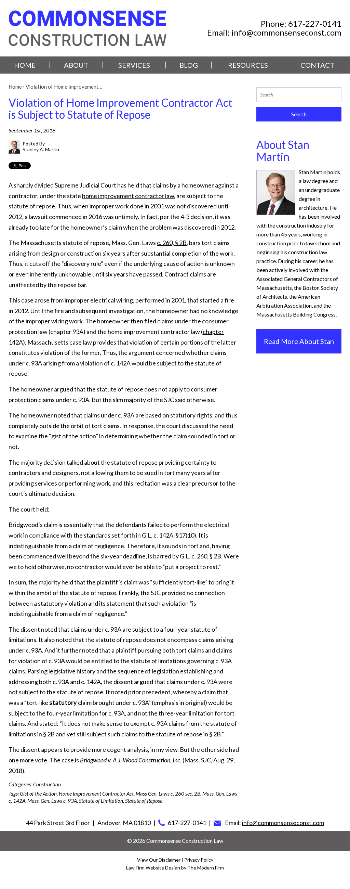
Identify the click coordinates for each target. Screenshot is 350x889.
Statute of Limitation (101, 801)
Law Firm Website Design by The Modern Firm (175, 868)
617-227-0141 (314, 23)
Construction (47, 784)
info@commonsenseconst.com (286, 32)
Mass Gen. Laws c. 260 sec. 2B (168, 793)
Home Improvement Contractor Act (96, 793)
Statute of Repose (143, 801)
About (76, 65)
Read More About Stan (299, 341)
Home (25, 65)
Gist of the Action (38, 793)
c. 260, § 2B (172, 242)
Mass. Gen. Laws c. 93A (52, 801)
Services (134, 65)
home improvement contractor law (128, 195)
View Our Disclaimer (158, 860)
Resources (248, 65)
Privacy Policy (198, 860)
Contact (317, 65)
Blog (188, 65)
